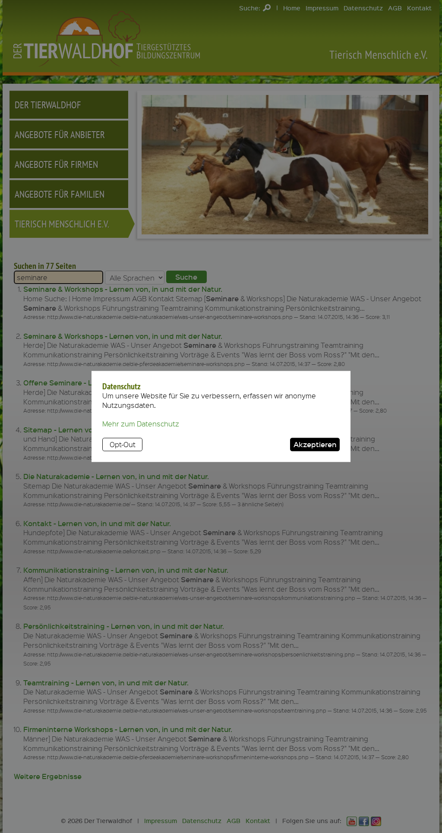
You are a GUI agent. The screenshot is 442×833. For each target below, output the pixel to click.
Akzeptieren (315, 444)
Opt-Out (123, 444)
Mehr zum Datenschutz (140, 424)
